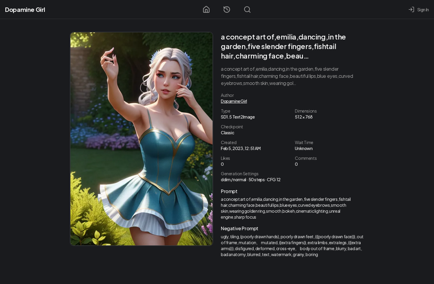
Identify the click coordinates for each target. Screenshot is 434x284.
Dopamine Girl (25, 9)
